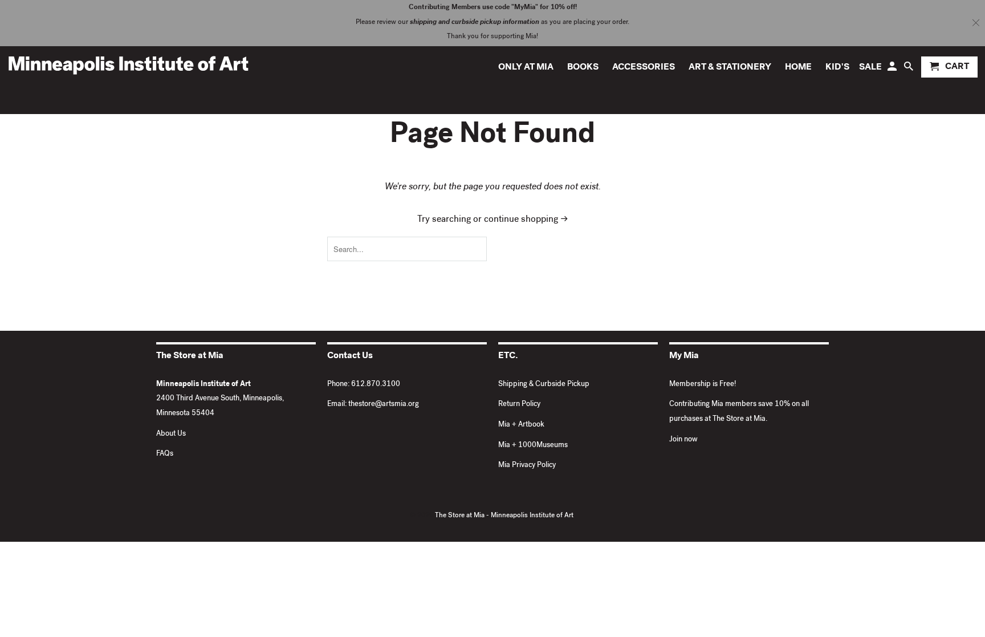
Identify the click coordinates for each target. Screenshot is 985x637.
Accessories (643, 67)
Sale (870, 67)
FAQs (164, 454)
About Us (171, 434)
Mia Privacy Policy (527, 465)
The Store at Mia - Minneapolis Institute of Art (504, 516)
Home (798, 67)
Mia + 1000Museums (533, 445)
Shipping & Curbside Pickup (543, 384)
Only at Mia (525, 67)
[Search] (909, 69)
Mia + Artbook (521, 425)
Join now (683, 440)
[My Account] (893, 69)
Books (583, 67)
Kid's (837, 67)
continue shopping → (526, 220)
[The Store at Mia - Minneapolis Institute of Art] (128, 65)
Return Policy (519, 404)
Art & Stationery (730, 67)
